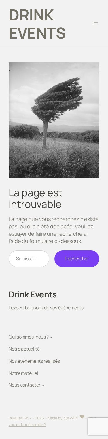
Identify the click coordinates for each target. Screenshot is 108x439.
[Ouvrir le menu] (95, 23)
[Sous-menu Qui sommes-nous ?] (51, 337)
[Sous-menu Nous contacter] (43, 385)
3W (66, 418)
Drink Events (37, 23)
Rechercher (77, 258)
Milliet (17, 418)
